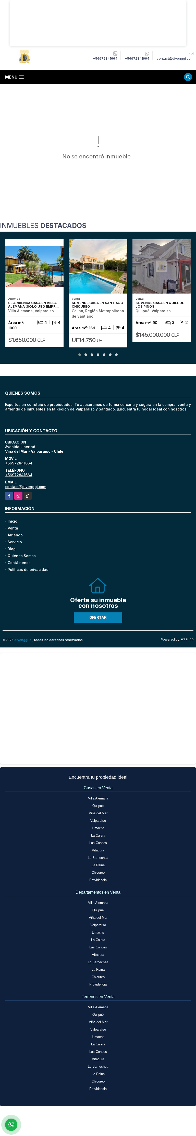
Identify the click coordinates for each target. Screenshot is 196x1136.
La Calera (98, 835)
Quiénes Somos (22, 556)
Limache (98, 828)
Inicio (12, 521)
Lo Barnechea (98, 858)
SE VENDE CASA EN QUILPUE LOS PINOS (160, 304)
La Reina (98, 865)
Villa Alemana (98, 798)
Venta (13, 528)
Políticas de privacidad (28, 569)
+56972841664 (105, 58)
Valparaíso (98, 821)
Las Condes (98, 843)
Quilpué (98, 806)
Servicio (15, 542)
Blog (12, 549)
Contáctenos (19, 562)
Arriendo (15, 535)
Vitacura (98, 850)
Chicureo (98, 872)
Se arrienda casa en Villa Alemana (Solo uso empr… (33, 304)
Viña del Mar (98, 813)
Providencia (98, 880)
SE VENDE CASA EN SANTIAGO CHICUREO (97, 304)
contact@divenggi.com (25, 486)
